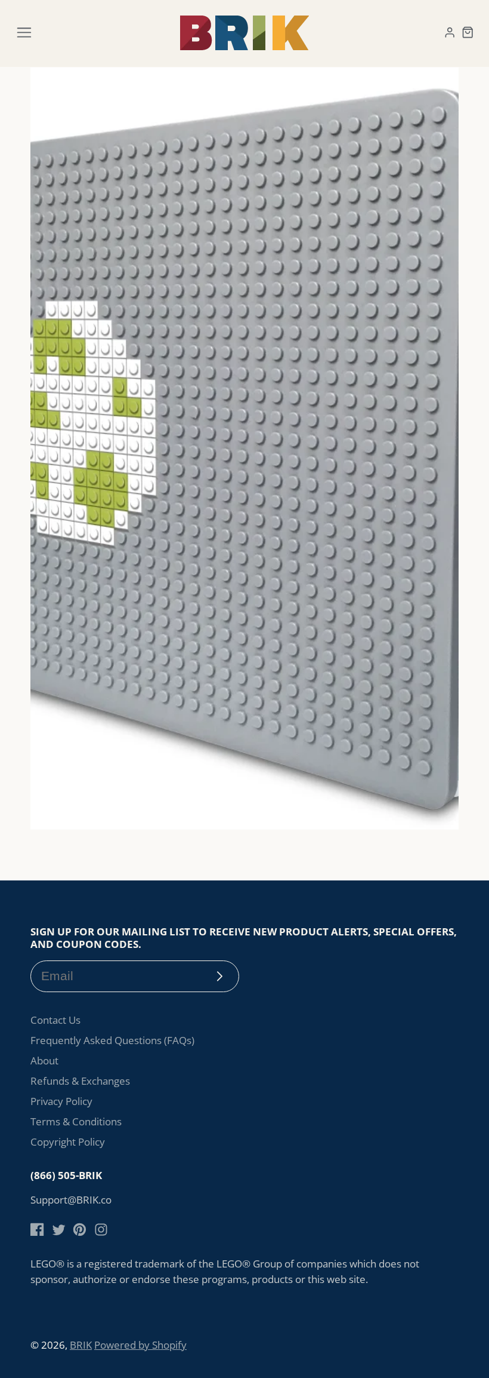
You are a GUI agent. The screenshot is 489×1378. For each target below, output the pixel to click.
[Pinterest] (79, 1229)
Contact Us (55, 1020)
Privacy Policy (61, 1101)
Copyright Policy (67, 1142)
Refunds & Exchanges (80, 1081)
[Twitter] (59, 1229)
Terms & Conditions (76, 1121)
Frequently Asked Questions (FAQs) (112, 1040)
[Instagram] (101, 1229)
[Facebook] (37, 1229)
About (44, 1060)
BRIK (81, 1345)
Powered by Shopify (140, 1345)
